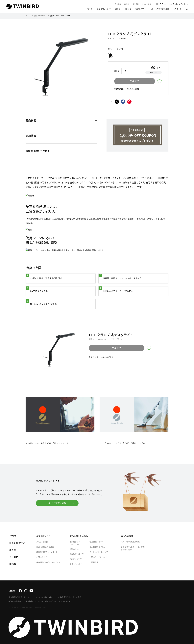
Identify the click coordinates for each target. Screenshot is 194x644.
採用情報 (136, 4)
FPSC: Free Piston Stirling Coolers (171, 4)
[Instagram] (25, 591)
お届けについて (76, 559)
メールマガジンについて (98, 552)
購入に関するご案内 (79, 536)
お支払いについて (77, 554)
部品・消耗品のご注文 (45, 547)
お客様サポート (141, 9)
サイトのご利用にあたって (47, 601)
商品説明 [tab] (31, 120)
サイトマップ (65, 601)
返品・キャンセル (76, 564)
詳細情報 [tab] (31, 135)
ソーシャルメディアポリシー (45, 597)
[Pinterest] (129, 102)
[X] (117, 102)
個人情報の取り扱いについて (20, 597)
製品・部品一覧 (102, 9)
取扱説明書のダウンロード (47, 552)
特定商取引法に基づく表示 (70, 597)
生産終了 (134, 81)
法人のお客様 (146, 4)
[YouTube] (31, 591)
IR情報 (126, 4)
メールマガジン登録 (57, 503)
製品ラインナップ (40, 15)
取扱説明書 (119, 89)
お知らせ (128, 9)
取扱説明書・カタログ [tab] (38, 151)
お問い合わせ (41, 557)
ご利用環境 (94, 562)
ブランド (89, 9)
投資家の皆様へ (15, 601)
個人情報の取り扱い (97, 547)
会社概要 (13, 557)
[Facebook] (123, 102)
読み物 (117, 9)
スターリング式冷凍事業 (130, 542)
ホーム (28, 15)
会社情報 (118, 4)
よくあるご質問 (133, 89)
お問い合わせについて (98, 557)
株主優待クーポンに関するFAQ (48, 562)
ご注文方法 (74, 549)
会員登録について (96, 542)
